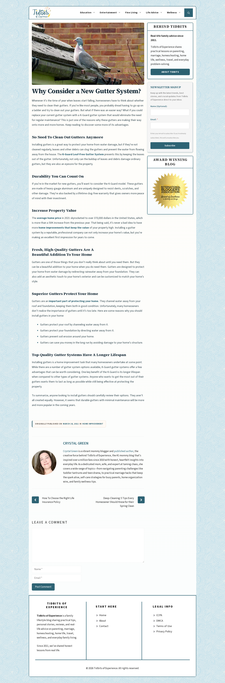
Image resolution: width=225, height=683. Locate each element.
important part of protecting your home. (74, 301)
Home (102, 615)
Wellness (172, 12)
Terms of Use (164, 626)
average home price (49, 218)
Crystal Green (75, 443)
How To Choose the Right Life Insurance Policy (58, 500)
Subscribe (170, 145)
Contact (103, 626)
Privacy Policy (164, 631)
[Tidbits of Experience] (44, 12)
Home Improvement (92, 424)
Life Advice (152, 12)
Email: (154, 119)
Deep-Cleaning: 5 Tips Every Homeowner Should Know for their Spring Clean (115, 502)
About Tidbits (170, 72)
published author (123, 451)
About (102, 621)
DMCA (159, 621)
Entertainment (108, 12)
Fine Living (131, 12)
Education (86, 12)
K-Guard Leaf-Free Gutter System (83, 154)
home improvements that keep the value (64, 228)
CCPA (159, 615)
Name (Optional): (158, 106)
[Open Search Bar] (188, 12)
